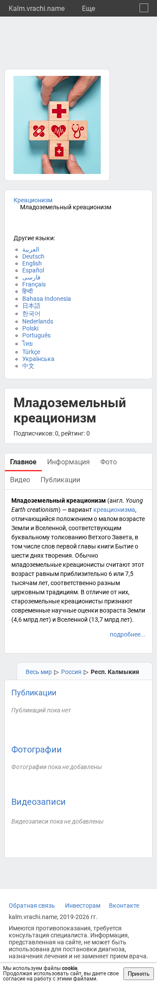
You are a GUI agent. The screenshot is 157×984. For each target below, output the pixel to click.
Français (34, 284)
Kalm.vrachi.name (37, 8)
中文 (28, 365)
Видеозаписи (38, 802)
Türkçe (31, 351)
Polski (30, 328)
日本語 (31, 305)
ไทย (27, 343)
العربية (30, 249)
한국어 (31, 313)
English (32, 263)
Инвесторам (82, 905)
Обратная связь (32, 905)
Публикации (33, 692)
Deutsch (33, 256)
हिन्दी (27, 291)
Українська (38, 358)
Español (33, 270)
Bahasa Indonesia (46, 298)
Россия (71, 671)
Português (36, 335)
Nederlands (37, 321)
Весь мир (39, 671)
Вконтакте (124, 905)
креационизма (114, 509)
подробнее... (128, 634)
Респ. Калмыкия (115, 671)
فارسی (31, 277)
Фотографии (36, 749)
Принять (139, 973)
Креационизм (33, 200)
